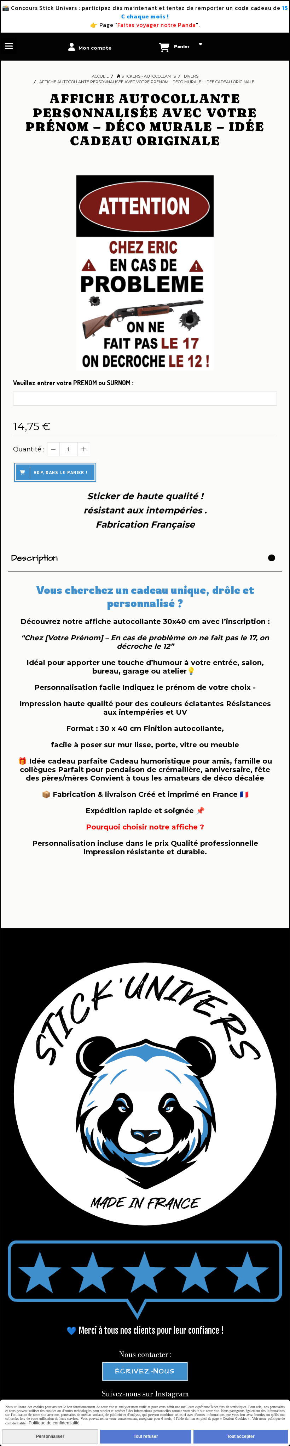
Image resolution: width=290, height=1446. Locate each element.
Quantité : (28, 449)
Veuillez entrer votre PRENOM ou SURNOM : (73, 382)
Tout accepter (241, 1436)
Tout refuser (146, 1436)
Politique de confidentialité (54, 1422)
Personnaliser (50, 1436)
